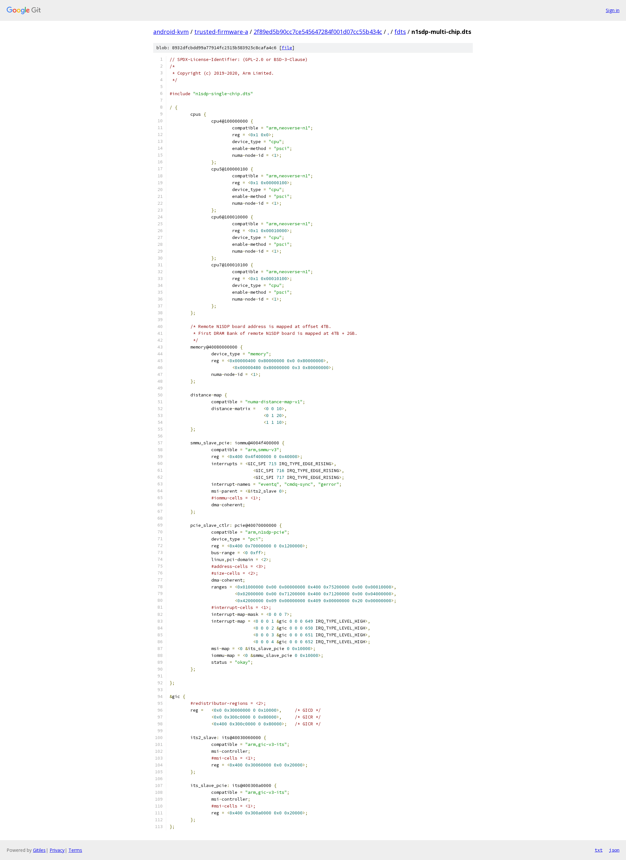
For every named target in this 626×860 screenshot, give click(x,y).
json (614, 850)
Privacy (57, 850)
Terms (75, 850)
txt (599, 850)
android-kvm (171, 32)
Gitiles (39, 850)
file (287, 48)
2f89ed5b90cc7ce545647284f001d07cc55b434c (318, 32)
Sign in (612, 10)
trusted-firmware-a (221, 32)
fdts (400, 32)
